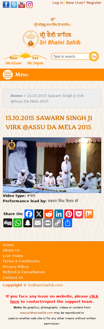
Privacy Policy (16, 266)
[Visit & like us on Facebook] (6, 5)
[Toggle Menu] (8, 74)
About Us (11, 250)
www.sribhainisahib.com (36, 312)
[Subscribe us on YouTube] (21, 5)
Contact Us (13, 277)
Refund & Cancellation (24, 272)
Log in (57, 3)
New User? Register (83, 3)
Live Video (13, 256)
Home (16, 96)
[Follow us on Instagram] (29, 5)
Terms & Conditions (21, 261)
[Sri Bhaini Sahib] (52, 46)
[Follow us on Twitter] (14, 5)
